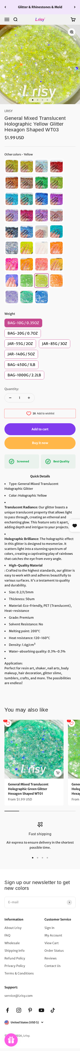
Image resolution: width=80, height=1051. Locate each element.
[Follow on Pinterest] (30, 1010)
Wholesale (12, 943)
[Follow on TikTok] (53, 1010)
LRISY (8, 111)
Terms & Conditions (19, 973)
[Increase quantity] (28, 397)
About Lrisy (13, 928)
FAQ (7, 935)
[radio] (11, 166)
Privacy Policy (14, 966)
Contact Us (52, 966)
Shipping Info (14, 951)
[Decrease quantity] (10, 397)
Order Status (54, 951)
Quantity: (11, 389)
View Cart (51, 943)
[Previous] (5, 7)
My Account (53, 935)
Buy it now (40, 443)
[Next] (75, 7)
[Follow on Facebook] (7, 1010)
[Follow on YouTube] (41, 1010)
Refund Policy (14, 958)
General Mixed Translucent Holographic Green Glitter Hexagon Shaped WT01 (28, 789)
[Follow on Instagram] (19, 1010)
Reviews (50, 958)
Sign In (49, 928)
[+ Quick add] (58, 773)
